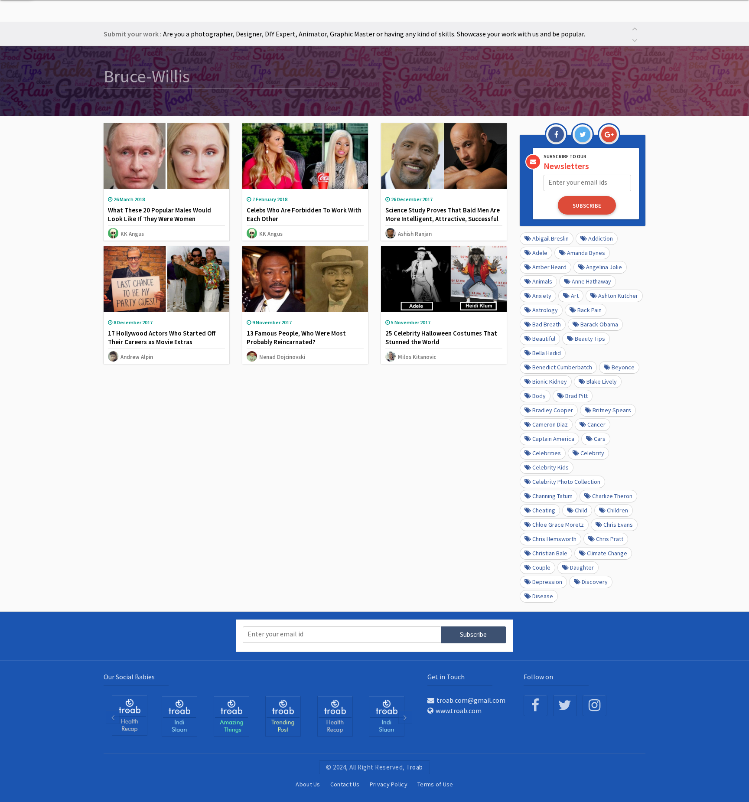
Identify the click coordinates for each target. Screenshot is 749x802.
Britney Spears (612, 410)
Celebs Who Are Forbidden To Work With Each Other (304, 214)
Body (539, 396)
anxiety (541, 296)
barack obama (599, 324)
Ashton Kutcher (618, 296)
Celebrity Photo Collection (566, 482)
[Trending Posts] (283, 716)
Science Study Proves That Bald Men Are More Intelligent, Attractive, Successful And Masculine (442, 218)
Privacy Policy (388, 784)
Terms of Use (435, 784)
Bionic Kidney (549, 381)
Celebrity (592, 453)
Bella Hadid (546, 353)
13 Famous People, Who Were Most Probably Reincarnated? (296, 337)
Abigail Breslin (550, 238)
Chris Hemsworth (554, 539)
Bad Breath (546, 324)
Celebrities (546, 453)
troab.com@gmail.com (470, 700)
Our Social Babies (129, 676)
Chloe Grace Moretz (558, 524)
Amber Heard (549, 267)
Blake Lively (601, 381)
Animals (542, 281)
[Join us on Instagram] (594, 705)
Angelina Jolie (604, 267)
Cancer (596, 424)
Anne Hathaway (591, 281)
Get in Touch (446, 676)
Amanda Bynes (586, 253)
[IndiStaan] (179, 716)
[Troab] (231, 716)
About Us (308, 784)
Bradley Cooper (552, 410)
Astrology (545, 310)
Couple (541, 567)
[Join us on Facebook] (535, 705)
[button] (634, 28)
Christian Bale (549, 553)
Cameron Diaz (550, 424)
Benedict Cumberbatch (562, 367)
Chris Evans (618, 524)
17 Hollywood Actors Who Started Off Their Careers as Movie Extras (161, 337)
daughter (582, 567)
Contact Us (345, 784)
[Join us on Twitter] (565, 705)
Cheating (543, 510)
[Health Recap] (129, 715)
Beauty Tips (590, 338)
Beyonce (623, 367)
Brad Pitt (576, 396)
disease (542, 596)
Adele (539, 253)
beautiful (543, 338)
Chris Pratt (609, 539)
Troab (414, 767)
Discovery (595, 582)
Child (581, 510)
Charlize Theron (612, 496)
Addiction (600, 238)
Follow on (538, 676)
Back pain (589, 310)
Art (575, 296)
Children (617, 510)
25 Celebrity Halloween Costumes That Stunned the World (441, 337)
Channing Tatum (552, 496)
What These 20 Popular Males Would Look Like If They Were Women (159, 214)
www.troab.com (459, 710)
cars (600, 439)
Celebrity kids (550, 467)
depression (547, 582)
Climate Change (607, 553)
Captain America (553, 439)
